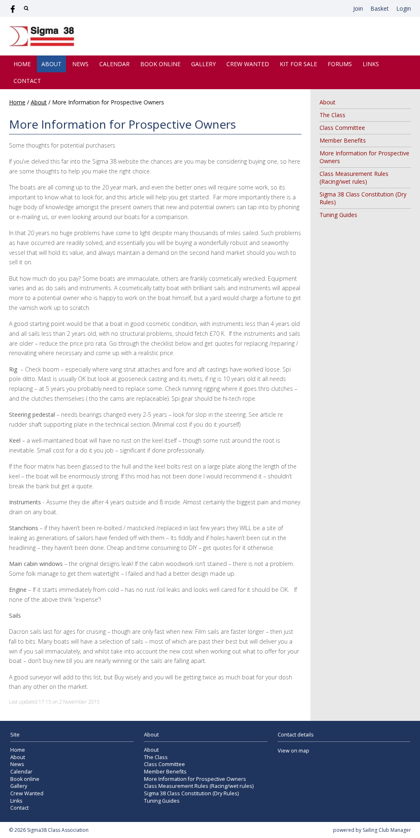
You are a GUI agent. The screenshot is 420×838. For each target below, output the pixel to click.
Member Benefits (343, 140)
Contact (27, 81)
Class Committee (342, 128)
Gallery (203, 64)
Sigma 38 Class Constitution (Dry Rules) (191, 793)
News (80, 64)
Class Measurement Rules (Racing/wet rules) (354, 177)
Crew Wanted (247, 64)
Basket (379, 8)
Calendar (114, 64)
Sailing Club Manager (387, 829)
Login (403, 8)
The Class (332, 115)
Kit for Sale (298, 64)
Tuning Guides (338, 215)
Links (371, 64)
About (51, 64)
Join (358, 8)
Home (22, 64)
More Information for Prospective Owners (195, 779)
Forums (340, 64)
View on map (293, 750)
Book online (160, 64)
